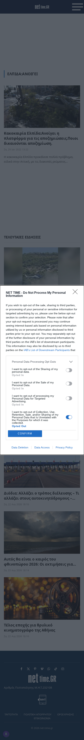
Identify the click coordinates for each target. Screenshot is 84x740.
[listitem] (42, 362)
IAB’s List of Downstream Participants (47, 350)
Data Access (42, 447)
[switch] (69, 370)
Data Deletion (20, 447)
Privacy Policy (64, 447)
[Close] (76, 293)
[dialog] (42, 370)
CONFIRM (25, 433)
